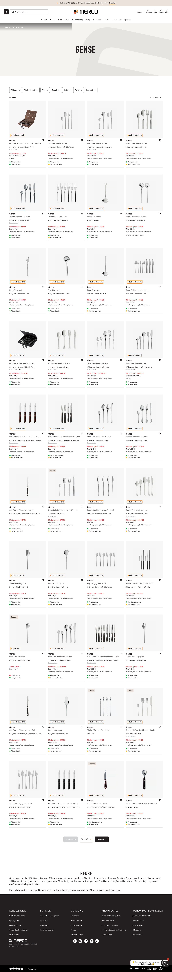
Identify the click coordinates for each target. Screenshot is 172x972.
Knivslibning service (47, 930)
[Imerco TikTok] (86, 941)
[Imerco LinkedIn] (97, 941)
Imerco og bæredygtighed (111, 916)
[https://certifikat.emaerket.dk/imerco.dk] (161, 968)
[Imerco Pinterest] (91, 941)
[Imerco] (86, 12)
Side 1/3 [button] (84, 839)
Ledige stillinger (76, 925)
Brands (44, 19)
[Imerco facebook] (75, 941)
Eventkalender (137, 935)
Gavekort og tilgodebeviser (18, 930)
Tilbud (52, 19)
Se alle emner (14, 935)
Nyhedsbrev (136, 930)
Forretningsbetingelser (110, 925)
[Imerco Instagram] (80, 941)
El (93, 19)
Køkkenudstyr (63, 19)
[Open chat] (6, 11)
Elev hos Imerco (76, 920)
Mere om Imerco (77, 935)
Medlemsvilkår (137, 925)
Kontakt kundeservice (17, 916)
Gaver (107, 19)
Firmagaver (75, 916)
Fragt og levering (15, 925)
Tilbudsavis (44, 925)
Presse (73, 930)
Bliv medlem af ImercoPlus (141, 916)
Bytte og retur (14, 920)
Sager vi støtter (107, 935)
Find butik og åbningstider (49, 916)
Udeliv (99, 19)
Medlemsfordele (138, 920)
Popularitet (154, 97)
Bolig (88, 19)
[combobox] (86, 839)
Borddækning (77, 19)
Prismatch (43, 920)
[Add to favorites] (43, 140)
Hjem (6, 27)
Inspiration (116, 19)
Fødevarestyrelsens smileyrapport (114, 930)
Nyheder (127, 19)
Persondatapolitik (108, 920)
